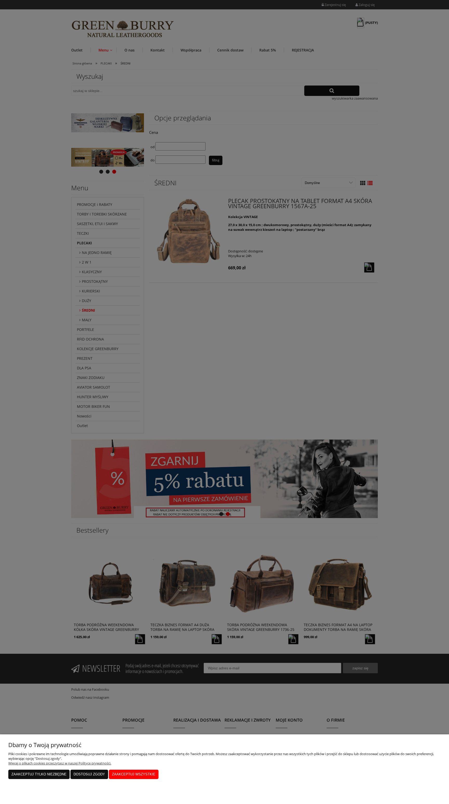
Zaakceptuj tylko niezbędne (39, 774)
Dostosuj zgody (89, 774)
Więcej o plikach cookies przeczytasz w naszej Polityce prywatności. (59, 763)
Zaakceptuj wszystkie (133, 774)
